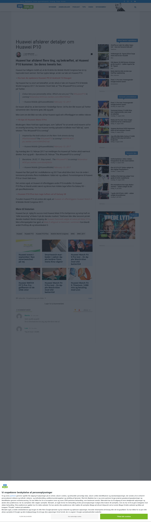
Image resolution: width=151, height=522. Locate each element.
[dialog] (75, 501)
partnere (13, 496)
